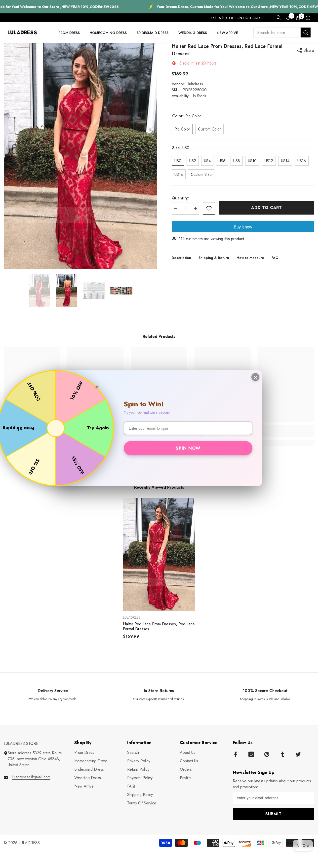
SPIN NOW (188, 448)
